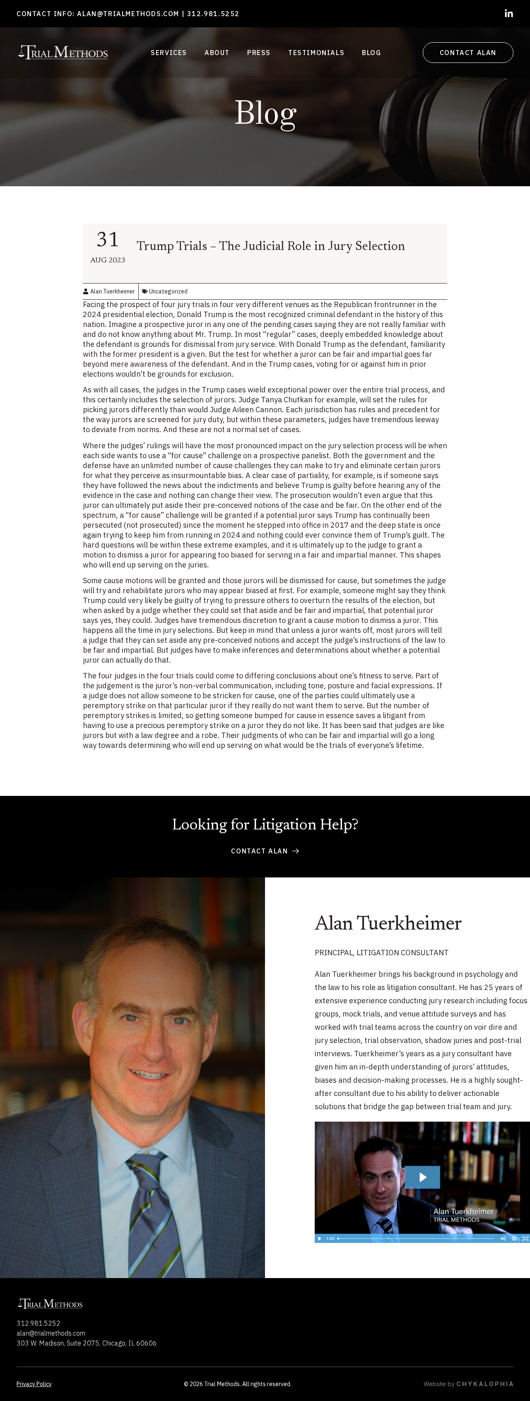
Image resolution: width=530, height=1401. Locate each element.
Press (259, 52)
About (217, 52)
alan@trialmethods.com (128, 14)
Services (169, 52)
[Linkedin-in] (508, 13)
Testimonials (316, 52)
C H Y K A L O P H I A (484, 1383)
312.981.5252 (213, 14)
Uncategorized (168, 291)
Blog (371, 52)
